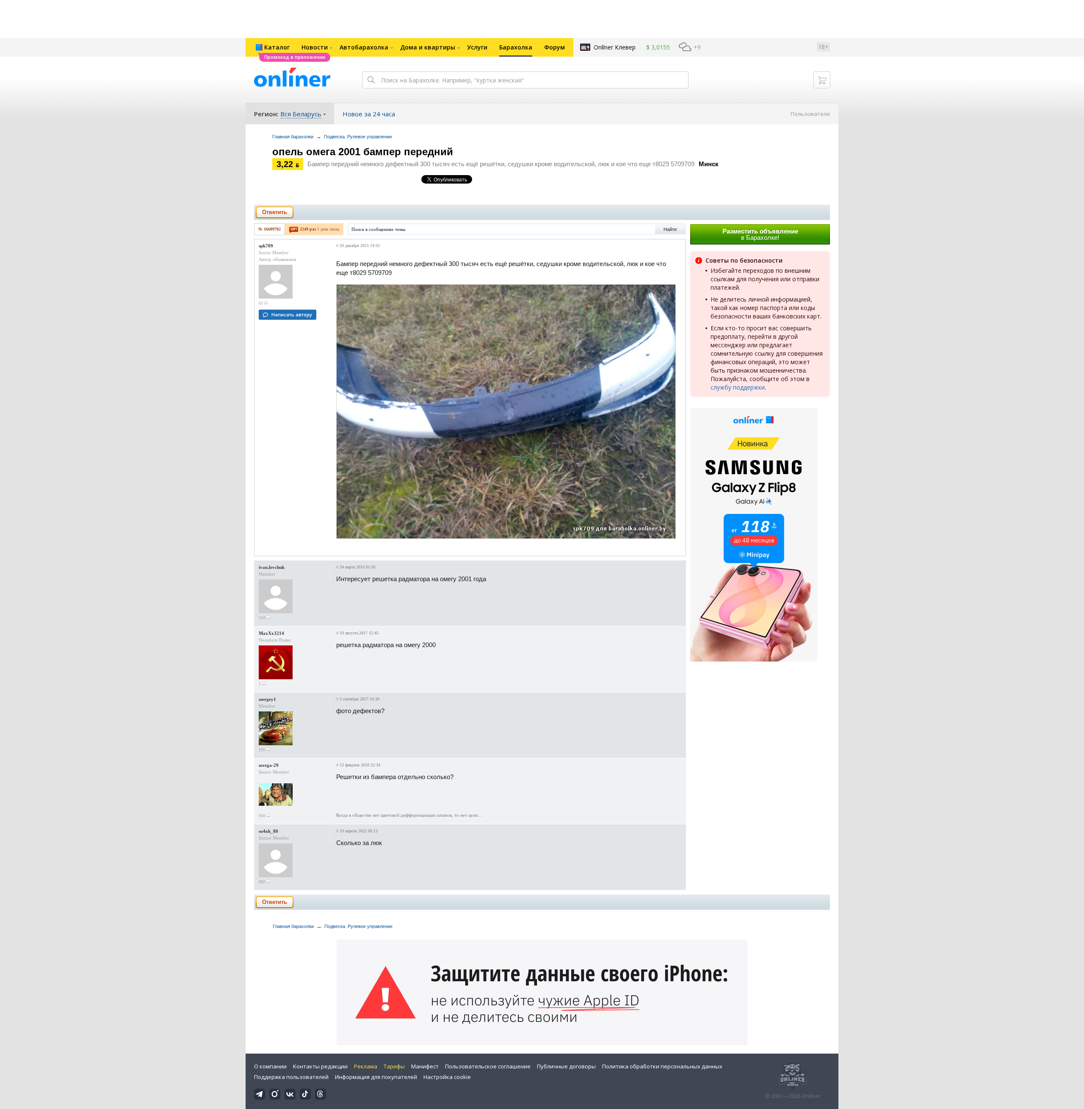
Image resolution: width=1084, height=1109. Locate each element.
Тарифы (394, 1066)
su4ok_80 (268, 831)
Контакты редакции (320, 1066)
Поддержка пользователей (291, 1077)
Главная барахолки (292, 136)
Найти (670, 229)
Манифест (425, 1066)
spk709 (266, 245)
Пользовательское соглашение (488, 1066)
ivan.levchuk (272, 567)
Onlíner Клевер (615, 47)
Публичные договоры (566, 1066)
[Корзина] (821, 79)
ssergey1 (267, 699)
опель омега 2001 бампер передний (362, 151)
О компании (270, 1066)
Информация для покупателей (376, 1077)
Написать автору (291, 314)
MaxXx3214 (271, 633)
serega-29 (269, 765)
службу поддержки (738, 387)
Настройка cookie (447, 1077)
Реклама (365, 1066)
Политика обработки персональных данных (662, 1066)
